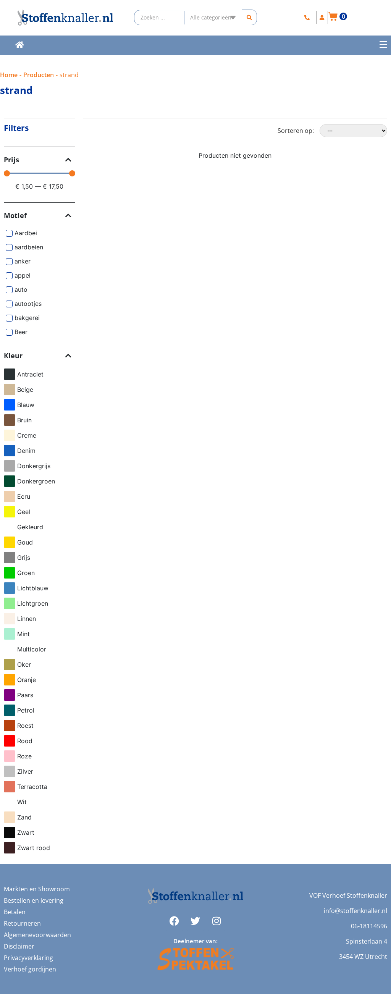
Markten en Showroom (37, 889)
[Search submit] (249, 17)
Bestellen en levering (33, 900)
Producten (38, 75)
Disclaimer (19, 946)
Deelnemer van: (195, 941)
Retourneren (22, 923)
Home (9, 75)
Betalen (15, 912)
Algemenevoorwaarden (37, 935)
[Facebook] (174, 921)
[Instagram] (216, 921)
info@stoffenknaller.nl (355, 911)
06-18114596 (369, 926)
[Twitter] (195, 921)
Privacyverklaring (28, 958)
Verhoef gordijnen (30, 969)
